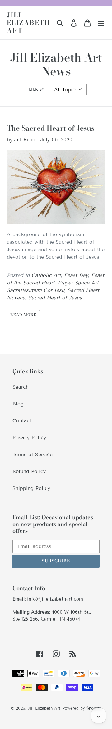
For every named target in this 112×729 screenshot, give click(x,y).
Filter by (34, 89)
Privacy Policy (29, 437)
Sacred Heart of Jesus (55, 298)
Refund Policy (29, 471)
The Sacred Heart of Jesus (50, 128)
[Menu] (101, 23)
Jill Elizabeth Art (28, 23)
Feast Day (76, 275)
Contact (21, 421)
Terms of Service (32, 454)
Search (20, 387)
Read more (23, 315)
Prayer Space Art (78, 283)
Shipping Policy (31, 488)
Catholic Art (46, 275)
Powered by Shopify (81, 708)
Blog (18, 404)
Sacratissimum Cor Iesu (35, 290)
